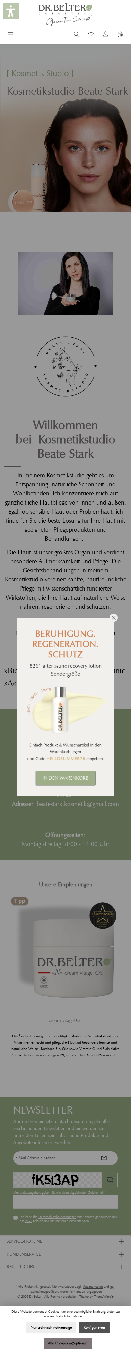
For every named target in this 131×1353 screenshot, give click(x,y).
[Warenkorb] (120, 35)
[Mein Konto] (105, 35)
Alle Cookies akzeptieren (67, 1343)
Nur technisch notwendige (51, 1327)
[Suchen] (76, 35)
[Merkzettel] (91, 35)
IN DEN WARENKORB (65, 778)
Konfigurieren (94, 1327)
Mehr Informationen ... (71, 1316)
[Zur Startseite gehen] (65, 14)
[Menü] (10, 35)
